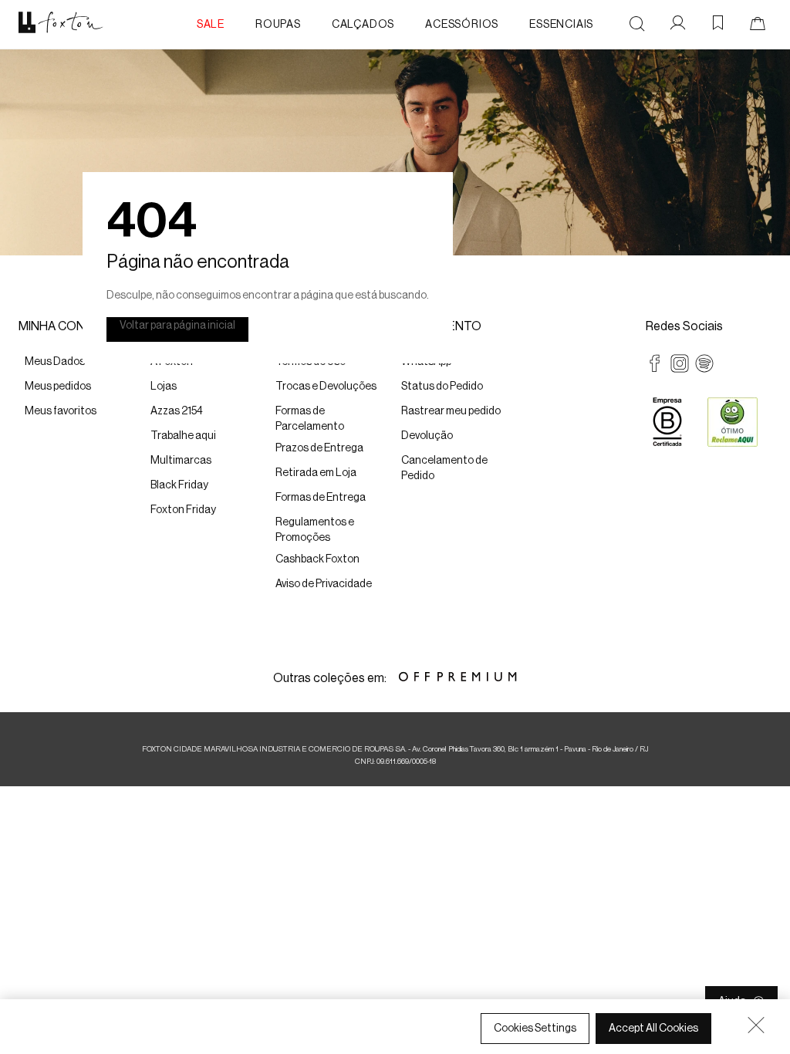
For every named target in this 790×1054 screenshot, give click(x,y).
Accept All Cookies (653, 1028)
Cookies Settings (535, 1028)
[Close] (756, 1025)
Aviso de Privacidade (355, 1039)
